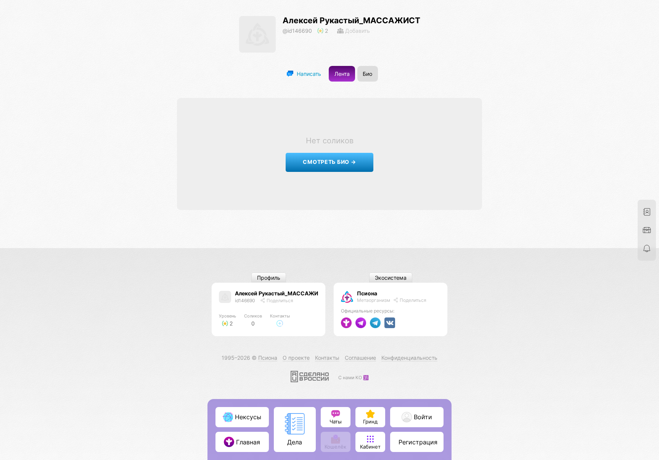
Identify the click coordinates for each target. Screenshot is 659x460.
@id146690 (297, 30)
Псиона (367, 293)
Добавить (357, 30)
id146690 (245, 300)
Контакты (327, 357)
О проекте (296, 357)
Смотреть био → (329, 162)
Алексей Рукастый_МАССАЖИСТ (351, 20)
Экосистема (391, 277)
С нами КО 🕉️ (353, 377)
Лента (342, 74)
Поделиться (279, 300)
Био (367, 74)
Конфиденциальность (409, 357)
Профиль (268, 277)
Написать (308, 74)
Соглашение (360, 357)
